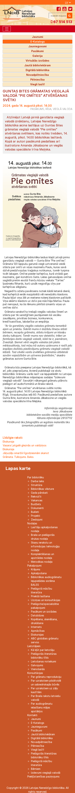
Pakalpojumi (34, 565)
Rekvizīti (36, 496)
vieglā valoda (62, 108)
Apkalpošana (39, 573)
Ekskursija (8, 441)
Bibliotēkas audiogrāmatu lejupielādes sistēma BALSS (46, 580)
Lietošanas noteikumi (43, 661)
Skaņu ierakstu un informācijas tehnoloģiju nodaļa (45, 546)
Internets (36, 626)
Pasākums (37, 108)
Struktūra (36, 485)
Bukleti (35, 511)
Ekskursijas (37, 634)
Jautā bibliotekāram (37, 65)
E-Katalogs (37, 41)
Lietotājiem (33, 646)
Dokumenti (37, 508)
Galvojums (37, 665)
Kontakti (32, 715)
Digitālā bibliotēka (37, 70)
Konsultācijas (35, 672)
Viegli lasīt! (37, 84)
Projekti (35, 515)
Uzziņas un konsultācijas (45, 600)
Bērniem (35, 768)
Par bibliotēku (35, 477)
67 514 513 (62, 22)
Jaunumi (37, 36)
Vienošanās (38, 669)
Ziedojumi (36, 519)
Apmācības (38, 630)
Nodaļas (32, 523)
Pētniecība (37, 79)
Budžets (36, 504)
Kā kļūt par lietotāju (42, 649)
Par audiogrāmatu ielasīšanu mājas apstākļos (41, 707)
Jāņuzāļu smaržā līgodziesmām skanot (26, 453)
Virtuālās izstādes (37, 60)
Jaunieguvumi (37, 46)
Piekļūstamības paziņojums (43, 776)
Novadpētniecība (37, 74)
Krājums (35, 569)
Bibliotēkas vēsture (42, 488)
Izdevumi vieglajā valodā (45, 772)
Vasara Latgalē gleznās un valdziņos (24, 445)
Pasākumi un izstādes (44, 611)
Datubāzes (37, 615)
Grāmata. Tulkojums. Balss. (18, 456)
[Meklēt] (69, 15)
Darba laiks (37, 481)
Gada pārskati (39, 492)
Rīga (48, 108)
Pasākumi (37, 51)
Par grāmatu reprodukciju (46, 676)
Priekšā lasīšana (40, 596)
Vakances (36, 500)
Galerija (37, 55)
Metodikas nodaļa (41, 561)
